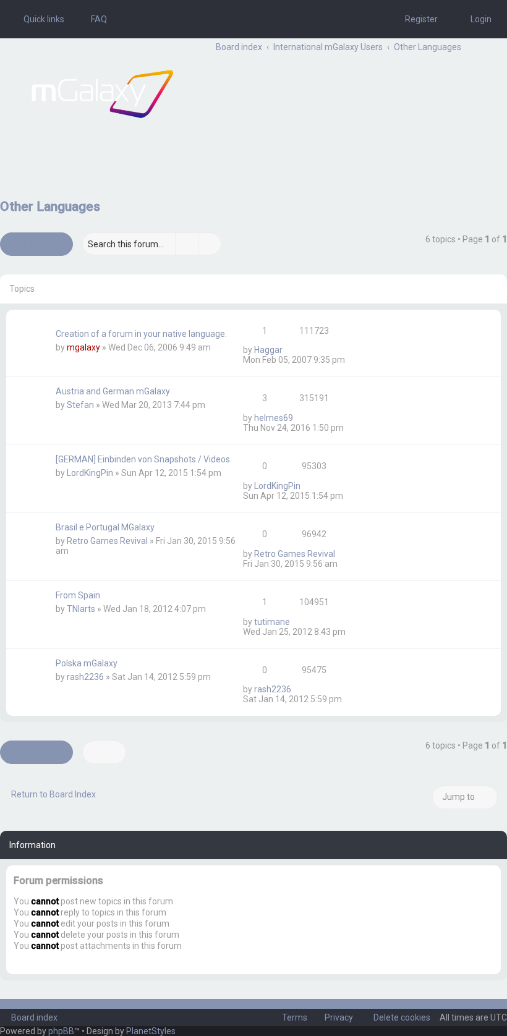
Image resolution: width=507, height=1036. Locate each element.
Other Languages (50, 206)
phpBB (61, 1031)
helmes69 (273, 418)
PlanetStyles (151, 1031)
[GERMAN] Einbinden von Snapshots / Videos (143, 459)
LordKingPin (90, 473)
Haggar (268, 350)
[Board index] (102, 94)
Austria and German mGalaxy (113, 391)
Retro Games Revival (107, 541)
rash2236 (85, 677)
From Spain (78, 595)
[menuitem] (93, 19)
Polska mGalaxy (86, 663)
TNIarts (81, 609)
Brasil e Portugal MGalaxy (105, 527)
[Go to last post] (288, 350)
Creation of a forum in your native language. (141, 334)
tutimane (272, 622)
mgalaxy (83, 347)
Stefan (80, 405)
